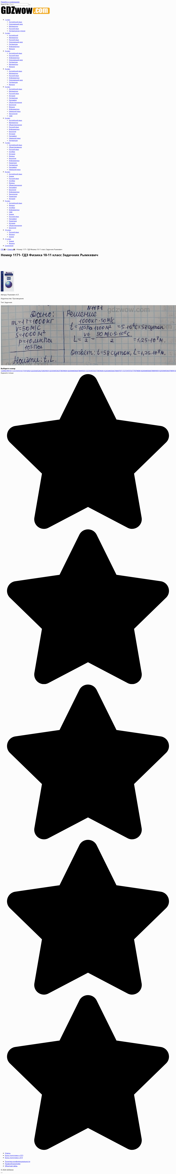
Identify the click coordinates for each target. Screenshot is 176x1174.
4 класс (7, 69)
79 (136, 371)
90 (157, 371)
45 (74, 371)
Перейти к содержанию (10, 2)
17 (23, 371)
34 (54, 371)
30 (47, 371)
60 (102, 371)
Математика (13, 26)
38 (61, 371)
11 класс (8, 239)
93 (162, 371)
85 (147, 371)
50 (83, 371)
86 (149, 371)
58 (98, 371)
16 (21, 371)
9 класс (7, 201)
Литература (13, 44)
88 (153, 371)
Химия (11, 176)
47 (78, 371)
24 (36, 371)
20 (28, 371)
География (13, 100)
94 (164, 371)
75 (129, 371)
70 (120, 371)
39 (63, 371)
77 (133, 371)
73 (125, 371)
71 (122, 371)
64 (109, 371)
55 (92, 371)
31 (48, 371)
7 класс (7, 143)
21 (30, 371)
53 (89, 371)
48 (80, 371)
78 (135, 371)
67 (114, 371)
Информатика (14, 46)
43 (70, 371)
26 (39, 371)
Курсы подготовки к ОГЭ (14, 1155)
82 (142, 371)
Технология (13, 114)
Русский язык (14, 29)
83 (144, 371)
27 (41, 371)
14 (17, 371)
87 (151, 371)
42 (69, 371)
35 (56, 371)
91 (158, 371)
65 (111, 371)
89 (155, 371)
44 (72, 371)
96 (168, 371)
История (12, 96)
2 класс (7, 33)
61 (103, 371)
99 (173, 371)
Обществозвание (15, 147)
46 (76, 371)
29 (45, 371)
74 (127, 371)
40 (65, 371)
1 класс (7, 20)
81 (140, 371)
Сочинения (9, 246)
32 (50, 371)
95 (166, 371)
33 (52, 371)
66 (113, 371)
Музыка (12, 49)
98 (171, 371)
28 (43, 371)
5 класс (7, 87)
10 (10, 371)
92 (160, 371)
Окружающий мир (16, 24)
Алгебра (12, 152)
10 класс (8, 230)
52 (87, 371)
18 (25, 371)
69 (118, 371)
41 (67, 371)
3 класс (7, 51)
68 (116, 371)
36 (58, 371)
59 (100, 371)
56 (94, 371)
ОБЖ (10, 116)
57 (96, 371)
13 (15, 371)
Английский (13, 35)
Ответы (7, 1153)
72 (124, 371)
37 (59, 371)
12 (14, 371)
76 (131, 371)
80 (138, 371)
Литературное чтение (17, 31)
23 (34, 371)
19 (26, 371)
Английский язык (15, 22)
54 (91, 371)
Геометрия (13, 163)
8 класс (7, 172)
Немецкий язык (15, 111)
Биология (12, 105)
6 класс (7, 118)
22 (32, 371)
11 (12, 371)
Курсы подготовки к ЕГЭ (14, 1158)
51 (85, 371)
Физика (12, 156)
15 (19, 371)
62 (105, 371)
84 (146, 371)
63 (107, 371)
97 (169, 371)
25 (37, 371)
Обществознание (15, 102)
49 (81, 371)
